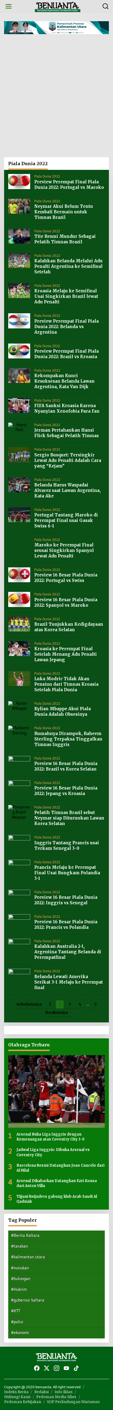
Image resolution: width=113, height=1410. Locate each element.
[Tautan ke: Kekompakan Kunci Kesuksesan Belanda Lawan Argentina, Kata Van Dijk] (19, 375)
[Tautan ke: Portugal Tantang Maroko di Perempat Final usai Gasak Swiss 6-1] (19, 514)
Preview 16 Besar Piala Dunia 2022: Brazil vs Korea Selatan (65, 766)
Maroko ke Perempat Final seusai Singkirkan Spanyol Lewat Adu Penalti (64, 550)
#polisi (17, 1322)
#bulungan (20, 1278)
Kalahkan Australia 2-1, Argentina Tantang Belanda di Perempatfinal (67, 952)
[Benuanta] (57, 6)
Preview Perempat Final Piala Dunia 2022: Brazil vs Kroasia (66, 354)
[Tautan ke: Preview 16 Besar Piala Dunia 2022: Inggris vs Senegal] (19, 896)
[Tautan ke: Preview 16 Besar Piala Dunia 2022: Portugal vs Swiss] (19, 574)
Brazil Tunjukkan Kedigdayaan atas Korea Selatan (68, 627)
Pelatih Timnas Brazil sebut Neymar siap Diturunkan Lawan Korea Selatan (69, 818)
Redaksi (41, 1392)
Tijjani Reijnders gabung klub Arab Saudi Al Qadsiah (56, 1199)
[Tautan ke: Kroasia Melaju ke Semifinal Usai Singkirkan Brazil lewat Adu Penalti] (19, 290)
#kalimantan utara (28, 1257)
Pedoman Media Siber (56, 1397)
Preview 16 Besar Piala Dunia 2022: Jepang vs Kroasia (65, 790)
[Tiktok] (76, 1368)
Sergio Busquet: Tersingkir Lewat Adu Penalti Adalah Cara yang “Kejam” (67, 460)
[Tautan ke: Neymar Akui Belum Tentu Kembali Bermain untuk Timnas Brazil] (19, 205)
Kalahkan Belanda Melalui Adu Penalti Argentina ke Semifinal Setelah (68, 266)
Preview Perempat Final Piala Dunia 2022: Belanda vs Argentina (66, 327)
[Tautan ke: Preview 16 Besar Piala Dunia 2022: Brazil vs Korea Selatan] (19, 763)
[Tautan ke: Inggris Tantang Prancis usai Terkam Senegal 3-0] (19, 842)
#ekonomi (20, 1332)
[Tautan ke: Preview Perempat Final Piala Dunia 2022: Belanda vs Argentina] (19, 320)
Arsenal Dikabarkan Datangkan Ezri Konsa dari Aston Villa (56, 1183)
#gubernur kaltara (27, 1300)
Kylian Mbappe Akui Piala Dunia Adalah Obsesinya (62, 711)
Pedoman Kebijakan (22, 1402)
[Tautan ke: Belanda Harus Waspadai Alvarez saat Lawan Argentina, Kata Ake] (19, 484)
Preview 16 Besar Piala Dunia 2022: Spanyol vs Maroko (65, 602)
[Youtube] (66, 1368)
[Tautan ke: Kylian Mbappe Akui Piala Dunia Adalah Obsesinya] (19, 706)
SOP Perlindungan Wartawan (73, 1402)
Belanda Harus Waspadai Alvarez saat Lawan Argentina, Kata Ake (67, 490)
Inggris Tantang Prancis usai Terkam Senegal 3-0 (66, 845)
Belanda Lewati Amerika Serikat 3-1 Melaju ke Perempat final (68, 982)
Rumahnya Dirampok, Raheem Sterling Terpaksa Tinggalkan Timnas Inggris (68, 739)
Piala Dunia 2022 (47, 176)
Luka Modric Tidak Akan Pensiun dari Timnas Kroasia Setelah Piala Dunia (66, 684)
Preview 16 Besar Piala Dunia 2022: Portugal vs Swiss (65, 577)
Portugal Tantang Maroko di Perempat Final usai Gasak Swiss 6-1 (66, 520)
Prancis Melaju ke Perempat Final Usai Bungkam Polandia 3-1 (67, 873)
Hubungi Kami (17, 1397)
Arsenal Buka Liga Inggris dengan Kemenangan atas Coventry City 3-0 (50, 1137)
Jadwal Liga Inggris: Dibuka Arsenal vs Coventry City (53, 1152)
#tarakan (19, 1246)
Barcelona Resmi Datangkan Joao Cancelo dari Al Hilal (60, 1168)
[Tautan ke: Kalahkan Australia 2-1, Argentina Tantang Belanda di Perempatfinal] (19, 946)
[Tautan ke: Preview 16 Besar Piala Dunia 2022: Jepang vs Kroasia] (19, 787)
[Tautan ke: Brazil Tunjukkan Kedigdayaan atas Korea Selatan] (19, 623)
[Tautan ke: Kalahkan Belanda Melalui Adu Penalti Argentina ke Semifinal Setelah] (19, 260)
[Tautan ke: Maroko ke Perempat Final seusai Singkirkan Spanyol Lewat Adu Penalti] (19, 544)
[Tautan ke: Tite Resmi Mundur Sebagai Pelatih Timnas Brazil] (19, 235)
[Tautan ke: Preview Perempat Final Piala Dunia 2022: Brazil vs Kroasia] (19, 350)
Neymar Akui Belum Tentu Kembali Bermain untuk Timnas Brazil (63, 212)
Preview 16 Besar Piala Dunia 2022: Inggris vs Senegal (65, 900)
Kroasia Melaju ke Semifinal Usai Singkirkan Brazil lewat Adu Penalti (66, 296)
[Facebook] (36, 1368)
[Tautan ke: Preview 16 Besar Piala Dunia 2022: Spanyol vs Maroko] (19, 599)
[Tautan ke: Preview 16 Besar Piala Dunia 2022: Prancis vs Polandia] (19, 921)
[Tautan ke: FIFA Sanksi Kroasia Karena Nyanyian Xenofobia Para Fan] (19, 405)
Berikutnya (56, 1012)
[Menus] (8, 6)
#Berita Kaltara (25, 1235)
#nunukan (20, 1268)
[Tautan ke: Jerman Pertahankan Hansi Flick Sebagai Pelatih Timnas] (19, 427)
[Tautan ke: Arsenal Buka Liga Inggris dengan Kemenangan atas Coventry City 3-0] (56, 1091)
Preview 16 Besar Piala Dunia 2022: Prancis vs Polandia (65, 924)
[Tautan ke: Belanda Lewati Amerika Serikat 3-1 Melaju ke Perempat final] (19, 976)
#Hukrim (19, 1289)
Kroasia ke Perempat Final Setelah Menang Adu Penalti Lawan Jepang (65, 654)
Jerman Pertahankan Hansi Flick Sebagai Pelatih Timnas (66, 433)
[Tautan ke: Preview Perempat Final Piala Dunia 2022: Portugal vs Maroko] (19, 181)
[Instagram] (56, 1368)
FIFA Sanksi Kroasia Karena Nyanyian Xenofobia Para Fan (67, 408)
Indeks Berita (16, 1392)
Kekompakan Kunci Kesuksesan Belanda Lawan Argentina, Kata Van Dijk (64, 381)
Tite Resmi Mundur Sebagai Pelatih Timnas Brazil (65, 239)
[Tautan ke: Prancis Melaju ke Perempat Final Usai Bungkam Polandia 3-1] (19, 866)
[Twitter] (46, 1368)
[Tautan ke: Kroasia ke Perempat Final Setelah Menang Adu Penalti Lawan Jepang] (19, 648)
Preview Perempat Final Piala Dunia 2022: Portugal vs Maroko (69, 184)
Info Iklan (63, 1392)
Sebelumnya (28, 1004)
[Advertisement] (56, 97)
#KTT (15, 1311)
